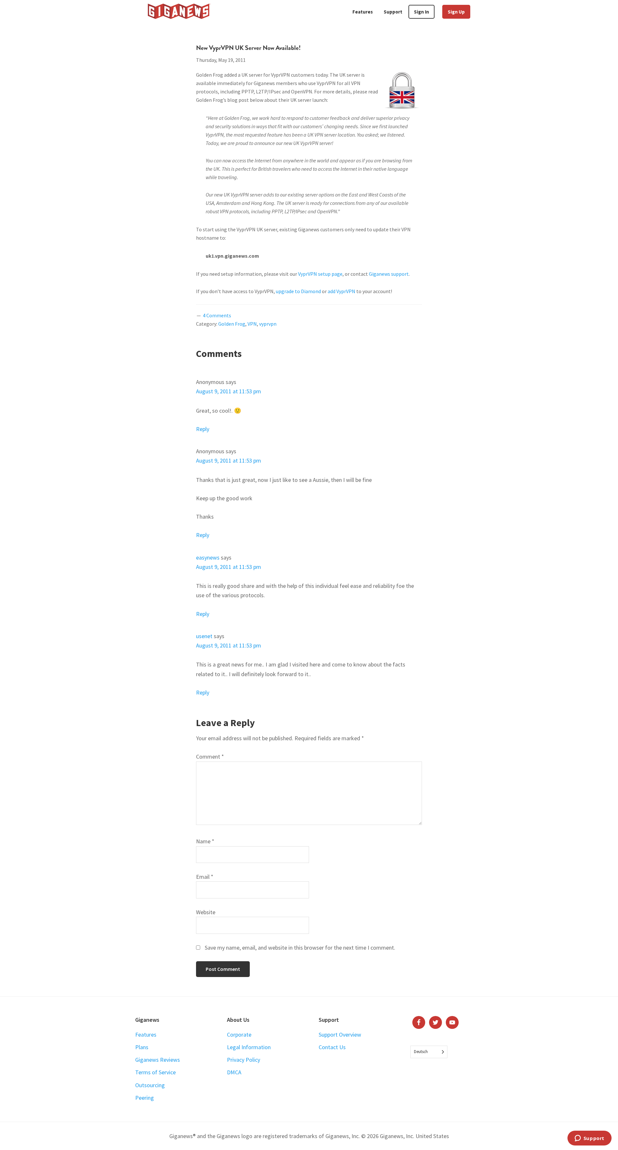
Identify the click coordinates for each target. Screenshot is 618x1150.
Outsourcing (150, 1085)
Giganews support (389, 274)
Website (205, 912)
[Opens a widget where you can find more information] (589, 1139)
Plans (141, 1047)
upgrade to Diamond (298, 291)
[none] (428, 1052)
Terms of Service (155, 1072)
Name (205, 841)
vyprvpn (267, 324)
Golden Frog (231, 324)
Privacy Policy (243, 1059)
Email (204, 876)
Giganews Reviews (157, 1059)
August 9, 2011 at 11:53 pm (228, 391)
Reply (202, 429)
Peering (144, 1097)
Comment (210, 756)
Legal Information (249, 1047)
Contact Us (332, 1047)
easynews (208, 557)
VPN (252, 324)
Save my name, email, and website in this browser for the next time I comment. (300, 947)
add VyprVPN (341, 291)
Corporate (239, 1034)
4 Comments (217, 315)
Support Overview (340, 1034)
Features (145, 1034)
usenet (204, 636)
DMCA (234, 1072)
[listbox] (428, 1052)
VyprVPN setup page (320, 274)
